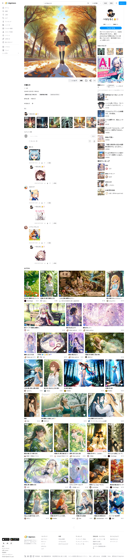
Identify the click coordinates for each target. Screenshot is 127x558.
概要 (3, 546)
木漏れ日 (33, 98)
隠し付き (33, 141)
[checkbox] (29, 141)
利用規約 (4, 552)
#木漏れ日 (27, 103)
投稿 (111, 3)
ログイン (122, 3)
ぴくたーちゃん (5, 548)
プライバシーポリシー (7, 554)
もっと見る (118, 86)
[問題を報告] (44, 163)
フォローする (111, 28)
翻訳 (25, 108)
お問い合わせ (5, 550)
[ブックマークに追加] (86, 80)
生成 (105, 3)
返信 (50, 163)
